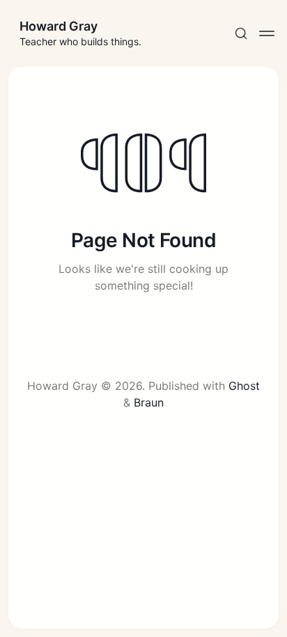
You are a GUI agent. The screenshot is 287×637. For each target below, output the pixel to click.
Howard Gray (59, 26)
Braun (149, 402)
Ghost (244, 386)
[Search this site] (241, 33)
